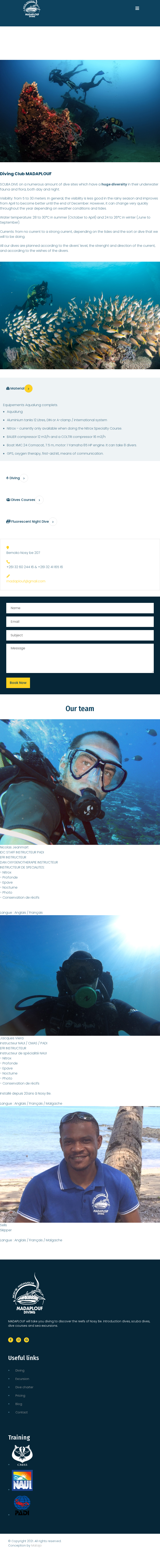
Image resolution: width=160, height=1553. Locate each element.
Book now (18, 682)
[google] (26, 1339)
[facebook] (10, 1339)
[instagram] (18, 1339)
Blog (18, 1404)
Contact (21, 1412)
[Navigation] (137, 6)
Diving (19, 1370)
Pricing (20, 1395)
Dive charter (24, 1387)
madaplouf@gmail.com (25, 581)
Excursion (22, 1379)
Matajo (36, 1545)
